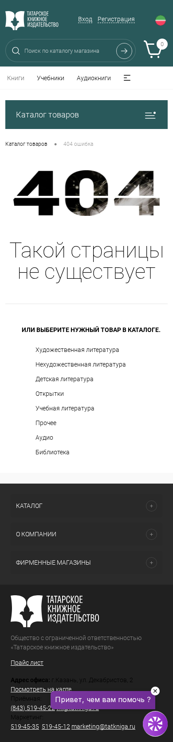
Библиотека (52, 452)
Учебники (50, 78)
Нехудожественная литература (80, 364)
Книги (15, 78)
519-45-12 (56, 726)
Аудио (44, 437)
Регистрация (116, 19)
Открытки (49, 393)
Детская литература (64, 379)
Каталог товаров (47, 114)
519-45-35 (25, 726)
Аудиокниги (94, 78)
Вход (85, 19)
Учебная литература (64, 408)
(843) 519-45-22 (33, 707)
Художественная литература (77, 349)
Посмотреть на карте (41, 689)
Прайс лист (27, 662)
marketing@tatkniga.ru (103, 726)
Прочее (45, 422)
